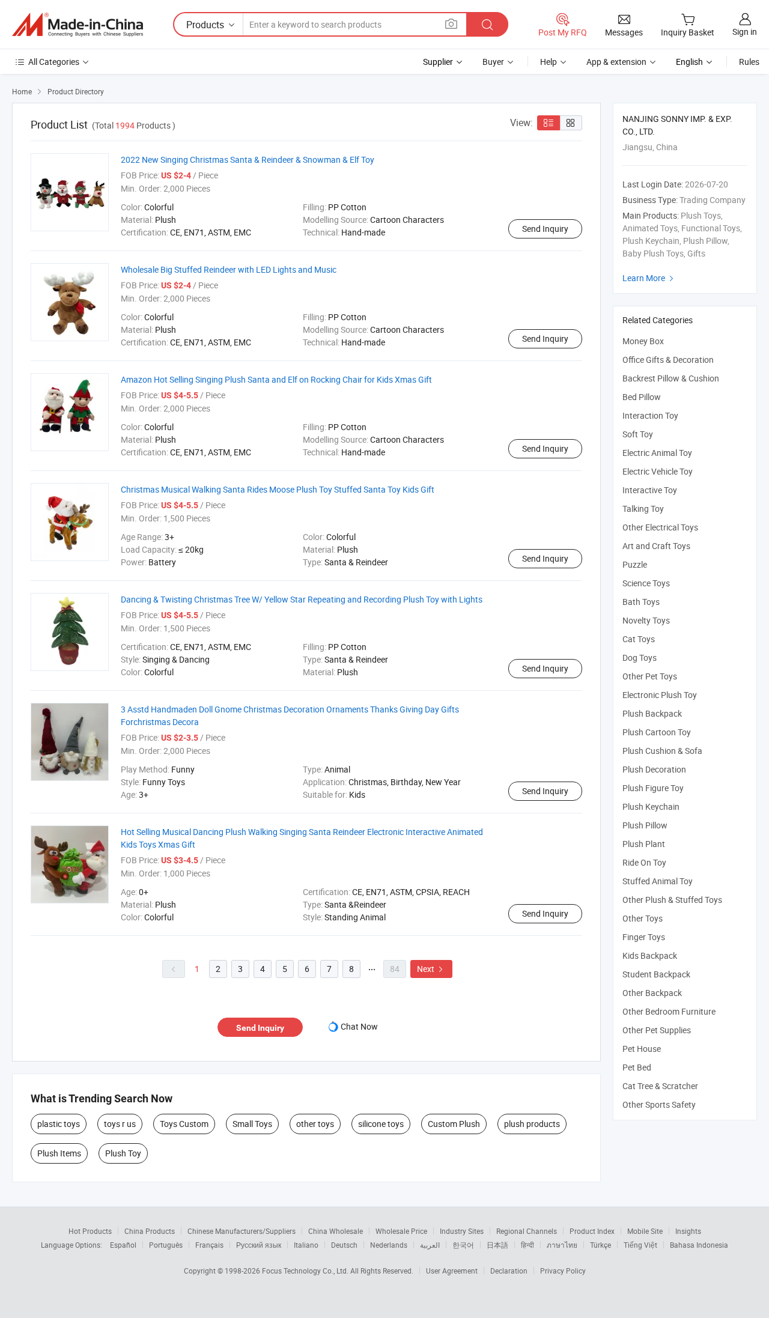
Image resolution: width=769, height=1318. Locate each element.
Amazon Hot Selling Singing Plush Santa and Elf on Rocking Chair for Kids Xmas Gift (276, 379)
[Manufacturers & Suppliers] (77, 24)
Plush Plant (643, 843)
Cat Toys (638, 639)
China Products (149, 1231)
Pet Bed (636, 1067)
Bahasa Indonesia (699, 1245)
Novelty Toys (646, 620)
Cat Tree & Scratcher (660, 1086)
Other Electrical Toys (660, 527)
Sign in (744, 31)
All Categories (53, 61)
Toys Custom (184, 1123)
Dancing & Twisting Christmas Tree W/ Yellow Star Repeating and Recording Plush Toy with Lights (301, 599)
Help (548, 61)
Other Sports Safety (659, 1104)
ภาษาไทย (562, 1245)
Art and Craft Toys (656, 545)
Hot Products (90, 1231)
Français (209, 1245)
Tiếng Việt (640, 1245)
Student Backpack (656, 974)
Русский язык (258, 1245)
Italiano (306, 1245)
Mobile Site (645, 1231)
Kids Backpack (649, 955)
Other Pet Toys (649, 676)
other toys (315, 1123)
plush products (532, 1123)
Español (123, 1245)
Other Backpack (652, 992)
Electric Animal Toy (657, 452)
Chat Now (359, 1026)
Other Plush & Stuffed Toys (672, 899)
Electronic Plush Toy (659, 694)
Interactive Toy (649, 490)
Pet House (641, 1048)
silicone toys (381, 1123)
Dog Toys (639, 657)
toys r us (120, 1123)
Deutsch (344, 1245)
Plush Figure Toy (653, 788)
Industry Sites (462, 1231)
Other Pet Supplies (656, 1030)
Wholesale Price (401, 1231)
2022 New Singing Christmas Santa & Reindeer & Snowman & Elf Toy (247, 159)
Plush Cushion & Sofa (662, 750)
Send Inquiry (545, 228)
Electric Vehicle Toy (657, 471)
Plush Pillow (644, 825)
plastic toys (58, 1123)
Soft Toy (637, 434)
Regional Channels (526, 1231)
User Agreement (452, 1270)
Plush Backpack (652, 713)
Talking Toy (643, 508)
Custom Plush (454, 1123)
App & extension (616, 61)
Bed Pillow (641, 396)
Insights (688, 1231)
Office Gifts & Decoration (668, 359)
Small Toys (252, 1123)
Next (431, 968)
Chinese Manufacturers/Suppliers (241, 1231)
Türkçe (600, 1245)
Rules (749, 61)
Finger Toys (643, 937)
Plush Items (59, 1153)
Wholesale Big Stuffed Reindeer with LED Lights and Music (228, 269)
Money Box (643, 341)
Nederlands (388, 1245)
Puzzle (634, 564)
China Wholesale (335, 1231)
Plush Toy (123, 1153)
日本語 (497, 1245)
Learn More (649, 278)
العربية (430, 1245)
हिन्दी (527, 1245)
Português (166, 1245)
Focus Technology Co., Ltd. (306, 1270)
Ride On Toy (644, 862)
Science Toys (646, 583)
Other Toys (642, 918)
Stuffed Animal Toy (657, 881)
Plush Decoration (654, 769)
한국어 (463, 1245)
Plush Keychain (650, 806)
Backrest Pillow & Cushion (670, 378)
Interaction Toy (650, 415)
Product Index (592, 1231)
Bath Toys (641, 601)
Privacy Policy (563, 1270)
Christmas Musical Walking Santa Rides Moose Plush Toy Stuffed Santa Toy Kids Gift (277, 489)
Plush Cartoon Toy (656, 732)
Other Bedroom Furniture (669, 1011)
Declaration (508, 1270)
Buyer (493, 61)
